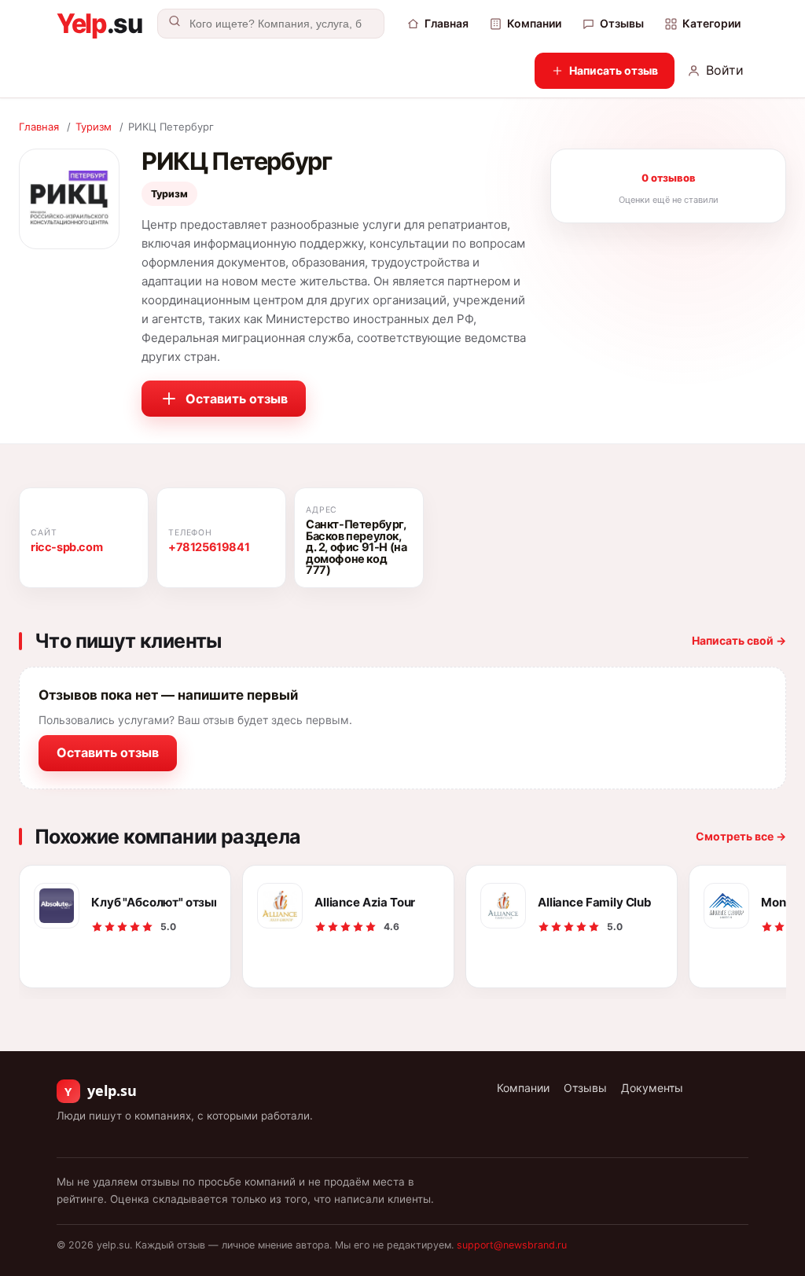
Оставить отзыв (237, 398)
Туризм (93, 126)
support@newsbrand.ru (512, 1245)
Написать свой (739, 640)
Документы (652, 1087)
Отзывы (622, 23)
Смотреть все (741, 836)
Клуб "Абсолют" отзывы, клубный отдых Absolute (153, 902)
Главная (447, 23)
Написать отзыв (613, 70)
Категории (711, 23)
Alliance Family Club (595, 902)
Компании (534, 23)
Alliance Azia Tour (364, 902)
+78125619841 (208, 547)
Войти (725, 70)
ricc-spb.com (66, 547)
